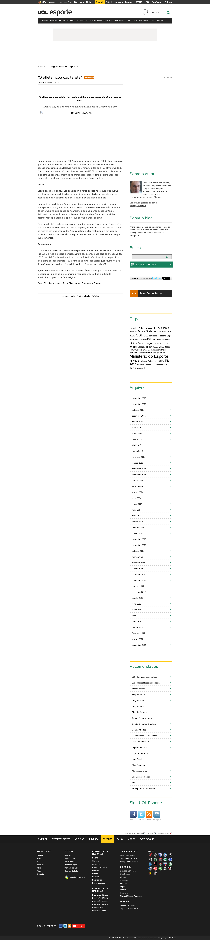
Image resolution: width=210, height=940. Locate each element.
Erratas (150, 833)
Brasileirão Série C (100, 901)
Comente (90, 77)
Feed (149, 819)
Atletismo (163, 328)
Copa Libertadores (127, 855)
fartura (78, 283)
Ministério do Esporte (149, 356)
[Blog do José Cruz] (105, 53)
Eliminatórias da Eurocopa (131, 896)
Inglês (122, 886)
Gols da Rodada (71, 871)
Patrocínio (152, 361)
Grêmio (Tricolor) (150, 868)
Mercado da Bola (78, 20)
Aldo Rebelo (139, 328)
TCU (153, 365)
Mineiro (95, 873)
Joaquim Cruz (158, 347)
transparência (161, 365)
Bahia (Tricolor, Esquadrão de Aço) (165, 855)
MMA (130, 20)
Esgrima (150, 343)
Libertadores (95, 20)
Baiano (95, 858)
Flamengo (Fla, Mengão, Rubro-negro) (155, 864)
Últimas (43, 20)
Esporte (100, 2)
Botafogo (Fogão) (170, 855)
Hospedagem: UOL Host (167, 938)
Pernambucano (98, 883)
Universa (119, 2)
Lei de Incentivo (154, 350)
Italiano (123, 890)
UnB (138, 368)
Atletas (153, 328)
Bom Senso (157, 332)
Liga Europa (125, 874)
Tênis (159, 20)
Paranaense (97, 880)
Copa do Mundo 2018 (129, 908)
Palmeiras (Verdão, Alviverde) (160, 868)
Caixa (169, 332)
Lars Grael (142, 350)
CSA (150, 864)
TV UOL (140, 2)
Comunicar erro (163, 833)
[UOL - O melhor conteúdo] (42, 3)
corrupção (134, 339)
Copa (169, 335)
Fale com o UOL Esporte (134, 833)
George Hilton (145, 346)
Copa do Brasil (98, 907)
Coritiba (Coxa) (165, 859)
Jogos (131, 839)
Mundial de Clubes (127, 905)
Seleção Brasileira (77, 877)
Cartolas (132, 336)
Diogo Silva (68, 283)
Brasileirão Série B (100, 898)
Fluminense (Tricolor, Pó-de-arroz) (160, 864)
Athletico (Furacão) (150, 855)
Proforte (160, 361)
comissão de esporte (157, 336)
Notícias (90, 2)
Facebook (133, 819)
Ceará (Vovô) (150, 859)
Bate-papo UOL (148, 839)
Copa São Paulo (99, 910)
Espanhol (124, 880)
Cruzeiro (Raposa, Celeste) (170, 859)
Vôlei (152, 20)
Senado (148, 365)
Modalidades (44, 851)
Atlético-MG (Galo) (155, 855)
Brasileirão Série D (100, 904)
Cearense (96, 864)
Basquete (143, 20)
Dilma (151, 339)
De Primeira (120, 20)
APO (148, 328)
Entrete (109, 2)
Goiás (170, 864)
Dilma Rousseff (163, 339)
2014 (132, 328)
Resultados (69, 861)
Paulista (108, 20)
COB (146, 335)
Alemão (123, 877)
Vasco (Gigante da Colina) (155, 873)
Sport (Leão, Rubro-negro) (150, 873)
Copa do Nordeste (99, 867)
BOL (148, 2)
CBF (139, 335)
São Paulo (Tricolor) (170, 868)
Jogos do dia (69, 858)
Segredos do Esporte (91, 283)
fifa (166, 343)
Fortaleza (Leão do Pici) (165, 864)
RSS (70, 926)
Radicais (40, 874)
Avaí (160, 855)
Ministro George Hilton (155, 352)
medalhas (142, 352)
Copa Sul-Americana (128, 858)
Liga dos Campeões (128, 871)
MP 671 (134, 360)
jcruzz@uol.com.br (138, 205)
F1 (135, 20)
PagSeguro (157, 2)
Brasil (164, 331)
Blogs (53, 20)
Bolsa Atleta (145, 331)
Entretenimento (61, 839)
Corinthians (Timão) (160, 859)
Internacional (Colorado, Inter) (155, 868)
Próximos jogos (70, 864)
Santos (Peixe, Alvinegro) (165, 868)
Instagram (157, 819)
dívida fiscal (137, 343)
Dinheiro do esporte (53, 283)
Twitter (141, 819)
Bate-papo (79, 2)
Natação (143, 361)
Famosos (129, 2)
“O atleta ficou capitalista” (60, 77)
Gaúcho (95, 870)
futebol (133, 346)
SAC (70, 2)
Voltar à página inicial (80, 296)
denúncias (143, 340)
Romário (140, 365)
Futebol (63, 20)
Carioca (95, 861)
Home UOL (42, 839)
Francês (123, 883)
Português (124, 893)
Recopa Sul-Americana (129, 861)
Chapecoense (155, 859)
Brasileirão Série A (100, 895)
